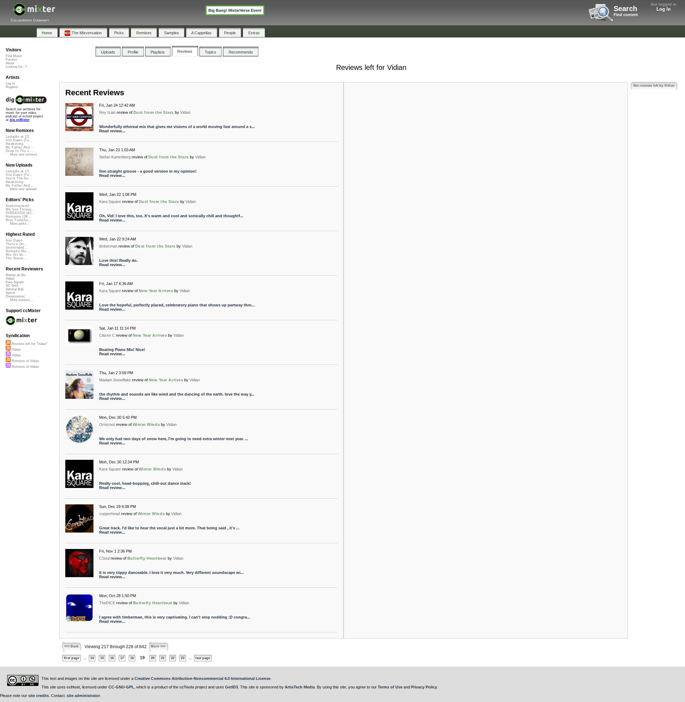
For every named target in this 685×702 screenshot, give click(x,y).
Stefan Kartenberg (115, 157)
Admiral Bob (15, 289)
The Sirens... (16, 258)
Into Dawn (14, 240)
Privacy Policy (424, 687)
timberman (108, 246)
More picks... (20, 223)
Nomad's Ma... (18, 251)
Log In (663, 9)
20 (152, 658)
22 (172, 658)
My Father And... (19, 147)
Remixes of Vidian (25, 361)
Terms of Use (390, 687)
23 (182, 658)
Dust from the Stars (153, 112)
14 (92, 658)
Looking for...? (16, 66)
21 (162, 658)
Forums (11, 59)
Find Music (14, 56)
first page (71, 658)
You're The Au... (19, 178)
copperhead (109, 514)
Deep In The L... (19, 151)
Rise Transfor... (18, 220)
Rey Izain (107, 112)
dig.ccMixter (20, 120)
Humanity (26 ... (19, 216)
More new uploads (23, 189)
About (10, 63)
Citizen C (107, 335)
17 (122, 658)
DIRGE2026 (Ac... (20, 213)
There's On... (16, 244)
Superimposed (17, 206)
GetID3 (231, 687)
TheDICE (107, 603)
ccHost (73, 687)
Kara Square (110, 201)
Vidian (185, 112)
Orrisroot (107, 424)
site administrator (83, 695)
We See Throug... (20, 209)
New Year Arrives (156, 291)
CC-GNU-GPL (121, 687)
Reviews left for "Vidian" (29, 344)
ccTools (186, 687)
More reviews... (21, 300)
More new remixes (23, 154)
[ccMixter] (34, 13)
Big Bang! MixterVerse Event (235, 10)
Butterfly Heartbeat (147, 558)
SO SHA (12, 286)
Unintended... (17, 247)
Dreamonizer (15, 296)
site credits (38, 695)
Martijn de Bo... (17, 275)
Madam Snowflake (115, 380)
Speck (10, 293)
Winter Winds (146, 424)
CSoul (104, 558)
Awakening (14, 144)
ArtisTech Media (300, 687)
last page (203, 658)
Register (12, 87)
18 (132, 658)
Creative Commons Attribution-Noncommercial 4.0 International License (202, 678)
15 (102, 658)
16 (112, 658)
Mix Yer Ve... (16, 254)
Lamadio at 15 (17, 136)
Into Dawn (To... (19, 140)
